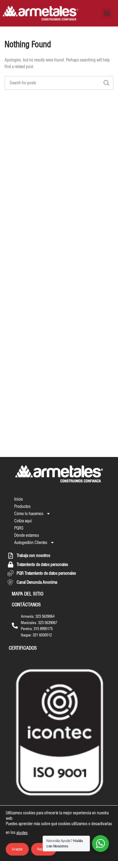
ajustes (22, 832)
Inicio (18, 499)
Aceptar (17, 849)
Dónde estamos (26, 535)
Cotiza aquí (23, 520)
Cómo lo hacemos (28, 513)
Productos (22, 506)
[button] (107, 13)
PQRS (19, 528)
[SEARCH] (106, 83)
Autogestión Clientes (30, 542)
